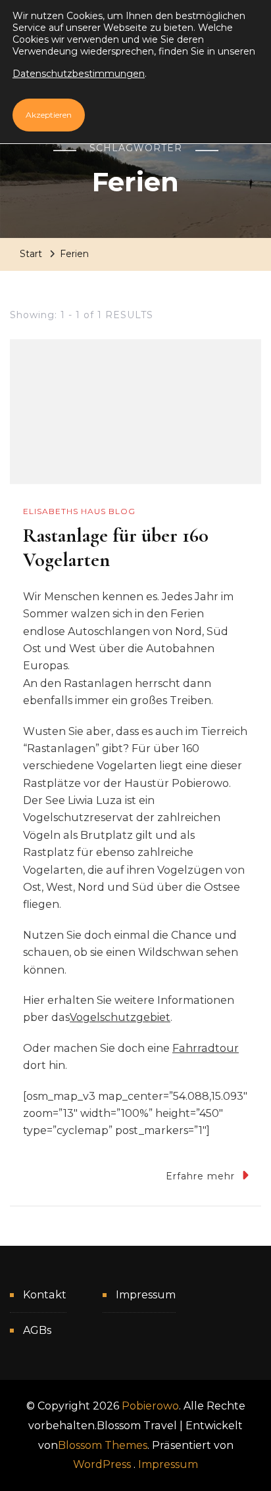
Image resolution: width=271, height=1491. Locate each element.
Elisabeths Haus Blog (79, 511)
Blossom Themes (102, 1445)
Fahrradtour (205, 1048)
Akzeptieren (49, 115)
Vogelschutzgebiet (120, 1017)
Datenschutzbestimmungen (78, 74)
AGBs (37, 1330)
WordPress (102, 1464)
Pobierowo (150, 1406)
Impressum (146, 1295)
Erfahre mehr (200, 1176)
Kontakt (44, 1295)
